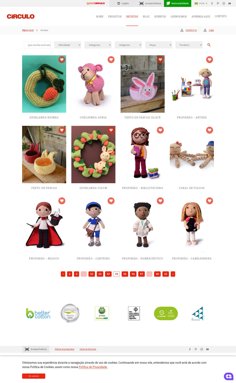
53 (108, 273)
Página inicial (28, 30)
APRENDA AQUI (201, 16)
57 (141, 273)
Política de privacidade (64, 349)
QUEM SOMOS (179, 16)
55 (125, 273)
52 (100, 273)
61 (165, 273)
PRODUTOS (114, 16)
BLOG (146, 16)
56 (133, 273)
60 (157, 273)
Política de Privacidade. (93, 367)
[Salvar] (61, 59)
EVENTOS (160, 16)
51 (91, 273)
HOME (99, 16)
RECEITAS (132, 16)
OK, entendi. (33, 376)
